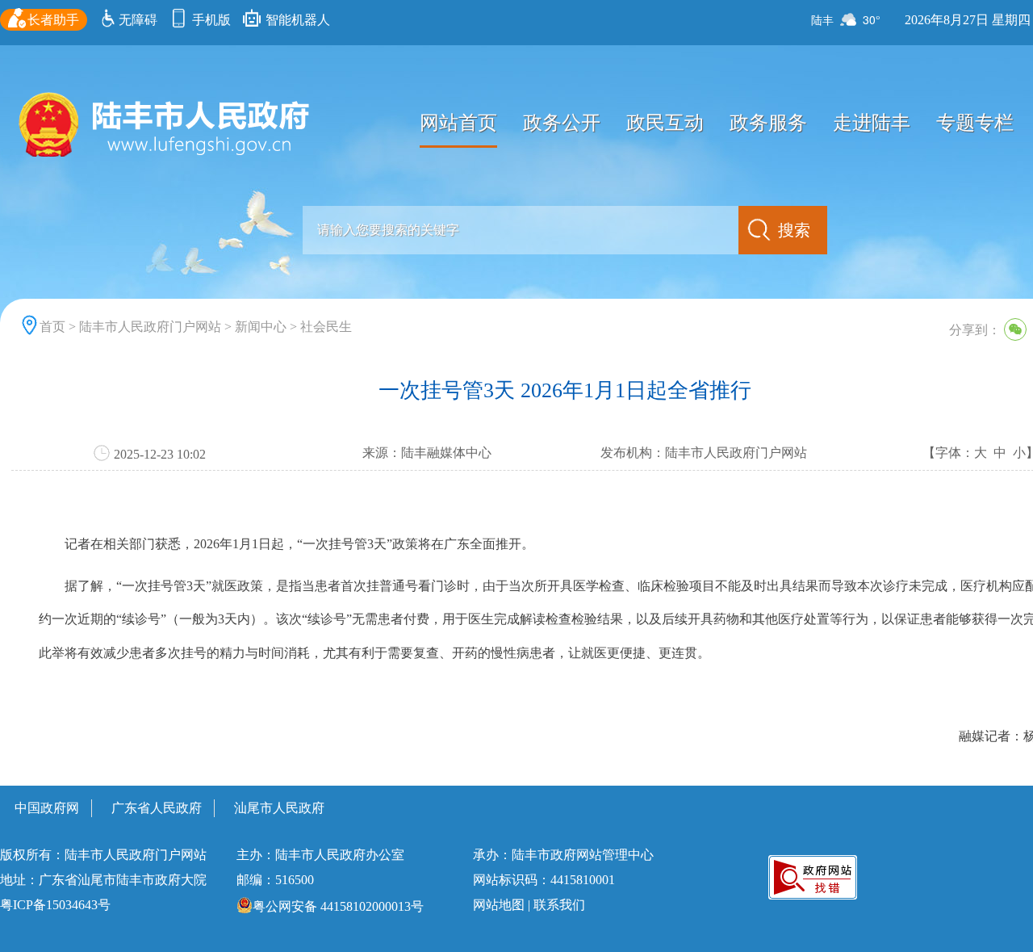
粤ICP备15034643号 (55, 905)
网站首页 (458, 122)
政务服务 (768, 122)
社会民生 (326, 326)
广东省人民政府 (156, 808)
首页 (52, 326)
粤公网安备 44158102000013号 (338, 906)
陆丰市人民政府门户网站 (150, 326)
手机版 (210, 20)
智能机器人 (296, 20)
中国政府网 (47, 808)
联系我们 (559, 905)
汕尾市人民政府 (279, 808)
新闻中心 (260, 326)
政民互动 (665, 122)
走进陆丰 (871, 122)
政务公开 (561, 122)
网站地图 (499, 905)
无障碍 (138, 20)
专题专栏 (975, 122)
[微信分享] (1015, 329)
